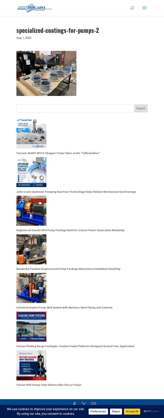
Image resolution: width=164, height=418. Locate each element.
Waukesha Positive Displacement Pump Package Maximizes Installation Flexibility (68, 268)
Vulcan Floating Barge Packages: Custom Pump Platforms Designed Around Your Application (75, 346)
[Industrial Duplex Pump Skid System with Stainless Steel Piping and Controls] (31, 289)
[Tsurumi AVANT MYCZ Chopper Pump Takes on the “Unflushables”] (31, 134)
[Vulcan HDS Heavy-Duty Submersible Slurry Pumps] (31, 366)
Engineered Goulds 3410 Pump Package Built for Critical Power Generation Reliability (70, 230)
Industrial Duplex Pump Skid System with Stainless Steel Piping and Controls (64, 307)
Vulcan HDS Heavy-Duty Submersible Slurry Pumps (48, 384)
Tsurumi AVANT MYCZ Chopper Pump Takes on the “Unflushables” (58, 153)
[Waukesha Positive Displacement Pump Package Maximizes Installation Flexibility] (31, 250)
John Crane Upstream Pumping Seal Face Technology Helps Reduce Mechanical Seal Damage (76, 191)
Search (140, 108)
